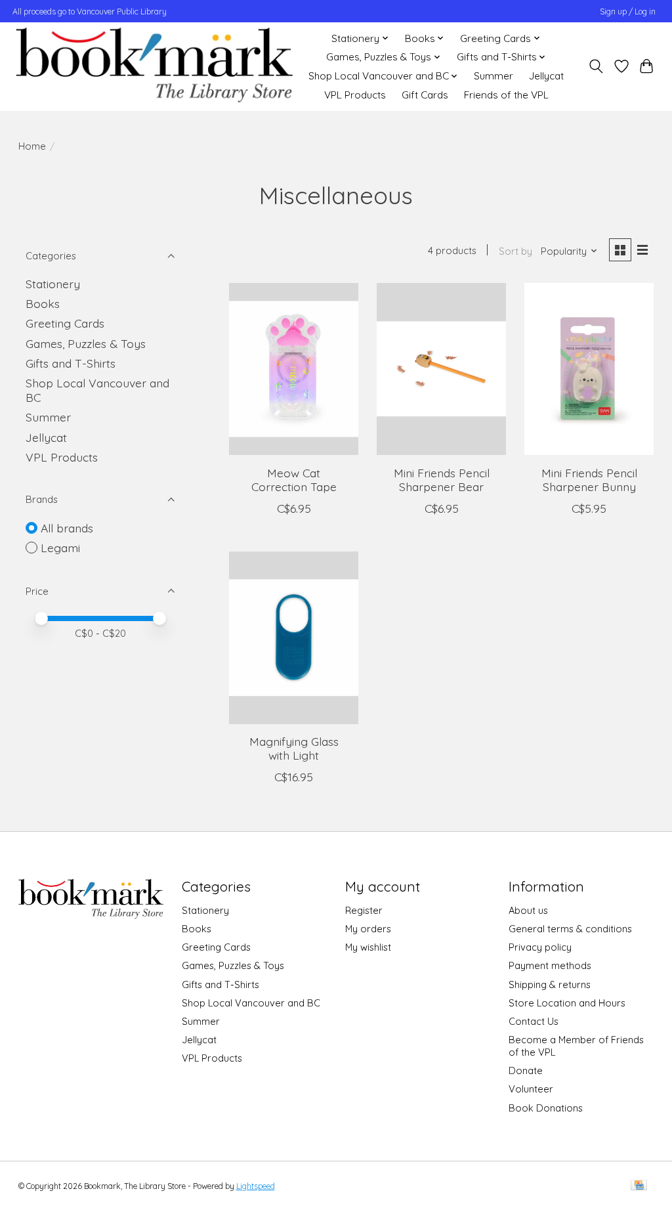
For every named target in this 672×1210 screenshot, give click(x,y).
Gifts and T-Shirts (71, 363)
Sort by (515, 251)
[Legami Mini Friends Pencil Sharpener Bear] (441, 369)
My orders (368, 928)
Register (364, 910)
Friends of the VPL (506, 95)
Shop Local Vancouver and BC (251, 1003)
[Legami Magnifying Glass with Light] (293, 637)
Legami (60, 547)
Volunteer (531, 1089)
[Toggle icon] (595, 66)
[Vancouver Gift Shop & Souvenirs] (154, 66)
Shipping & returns (550, 984)
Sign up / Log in (628, 11)
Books (43, 303)
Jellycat (546, 76)
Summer (493, 76)
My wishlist (368, 947)
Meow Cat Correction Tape (294, 479)
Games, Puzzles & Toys (86, 343)
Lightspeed (255, 1186)
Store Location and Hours (567, 1003)
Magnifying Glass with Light (294, 748)
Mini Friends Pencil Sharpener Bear (442, 479)
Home (32, 146)
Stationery (53, 283)
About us (528, 910)
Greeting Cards (65, 323)
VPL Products (355, 95)
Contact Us (533, 1021)
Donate (526, 1070)
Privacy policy (540, 947)
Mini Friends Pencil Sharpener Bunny (589, 479)
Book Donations (546, 1108)
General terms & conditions (570, 928)
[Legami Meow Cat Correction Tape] (293, 369)
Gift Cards (425, 95)
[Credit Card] (639, 1186)
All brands (67, 528)
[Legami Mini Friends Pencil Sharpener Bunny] (589, 369)
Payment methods (550, 965)
